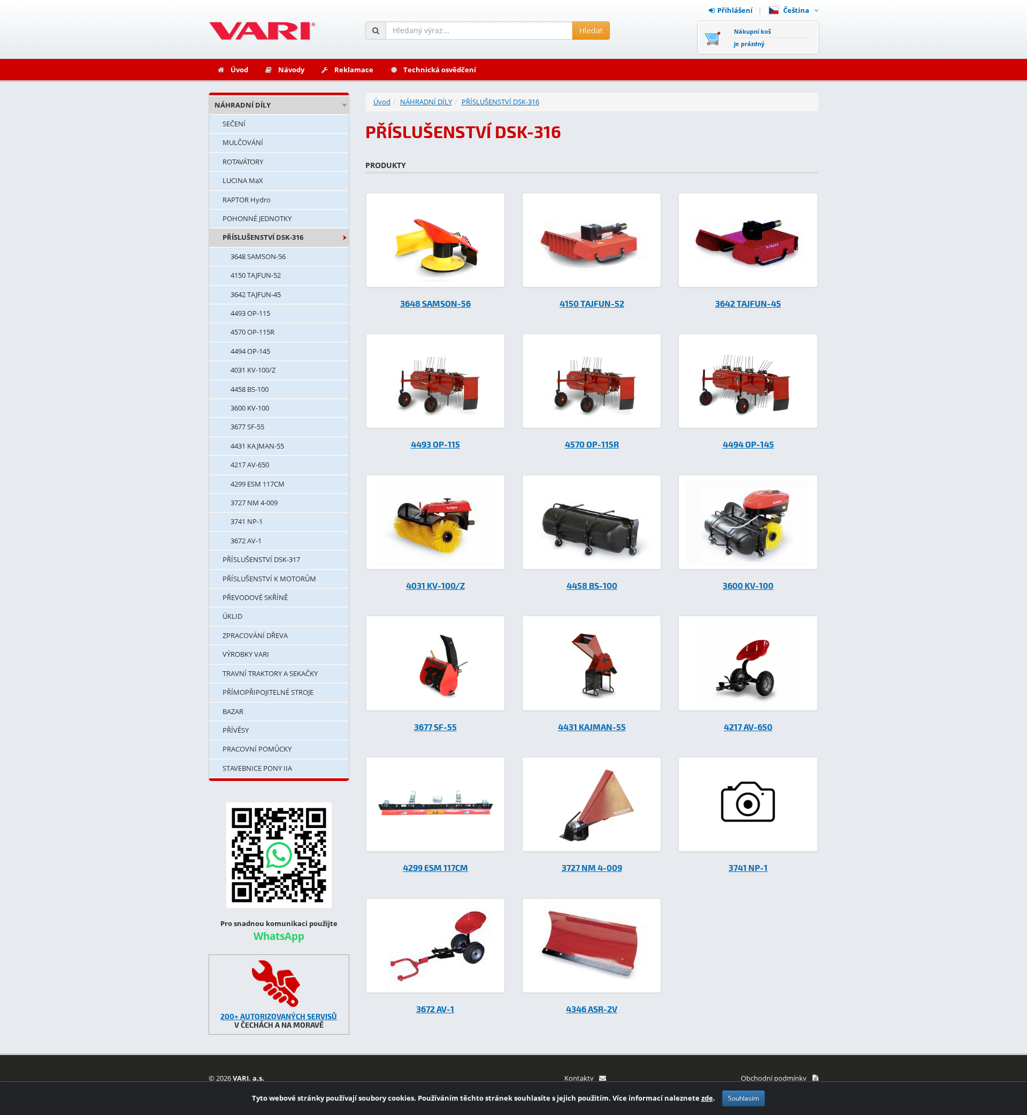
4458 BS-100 (250, 389)
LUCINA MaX (243, 180)
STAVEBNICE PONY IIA (257, 768)
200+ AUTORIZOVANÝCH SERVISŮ (278, 1016)
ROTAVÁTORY (243, 161)
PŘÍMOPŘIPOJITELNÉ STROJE (268, 692)
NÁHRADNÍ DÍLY (242, 105)
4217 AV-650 (250, 464)
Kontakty (579, 1078)
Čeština (797, 10)
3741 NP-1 (247, 521)
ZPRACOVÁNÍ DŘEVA (255, 635)
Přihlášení (735, 10)
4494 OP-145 (250, 351)
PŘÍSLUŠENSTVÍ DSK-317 (261, 559)
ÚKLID (232, 616)
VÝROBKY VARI (246, 654)
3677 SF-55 (247, 426)
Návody (291, 69)
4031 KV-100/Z (253, 370)
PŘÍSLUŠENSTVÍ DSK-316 (263, 237)
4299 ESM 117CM (258, 484)
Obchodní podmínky (774, 1078)
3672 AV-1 (246, 540)
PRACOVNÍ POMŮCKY (257, 749)
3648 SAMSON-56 (258, 256)
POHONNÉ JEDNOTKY (257, 218)
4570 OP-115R (252, 332)
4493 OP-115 (250, 313)
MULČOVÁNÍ (243, 142)
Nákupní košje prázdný (752, 37)
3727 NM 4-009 (254, 502)
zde (707, 1098)
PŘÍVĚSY (236, 730)
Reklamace (353, 69)
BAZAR (233, 711)
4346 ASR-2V (591, 1009)
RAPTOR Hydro (247, 199)
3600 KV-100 (250, 408)
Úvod (239, 69)
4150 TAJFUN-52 (256, 275)
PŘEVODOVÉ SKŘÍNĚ (255, 597)
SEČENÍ (234, 123)
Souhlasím (743, 1098)
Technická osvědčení (439, 69)
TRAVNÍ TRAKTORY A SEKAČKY (270, 673)
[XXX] (279, 983)
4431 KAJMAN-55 (257, 446)
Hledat (591, 30)
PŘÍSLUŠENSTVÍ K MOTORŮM (269, 578)
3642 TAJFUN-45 (256, 294)
